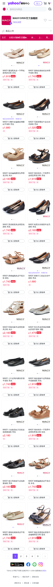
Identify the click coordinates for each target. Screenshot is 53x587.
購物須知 (35, 576)
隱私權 (26, 583)
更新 (44, 570)
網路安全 (17, 583)
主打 (4, 37)
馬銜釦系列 (49, 37)
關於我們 (26, 576)
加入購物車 (14, 87)
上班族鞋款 (41, 37)
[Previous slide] (3, 53)
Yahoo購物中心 (18, 3)
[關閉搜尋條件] (7, 9)
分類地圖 (35, 583)
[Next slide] (24, 53)
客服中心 (16, 576)
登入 (38, 3)
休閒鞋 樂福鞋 (34, 37)
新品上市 (10, 30)
